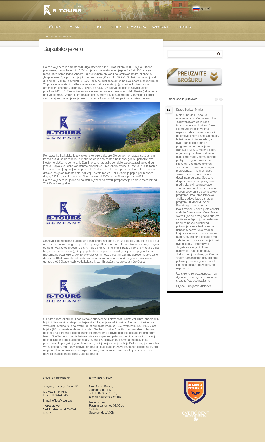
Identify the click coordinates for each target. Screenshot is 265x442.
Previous (216, 99)
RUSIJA (99, 27)
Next (221, 99)
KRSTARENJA (77, 27)
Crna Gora (136, 27)
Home (46, 36)
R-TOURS (183, 27)
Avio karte (161, 27)
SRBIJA (115, 27)
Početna (53, 27)
